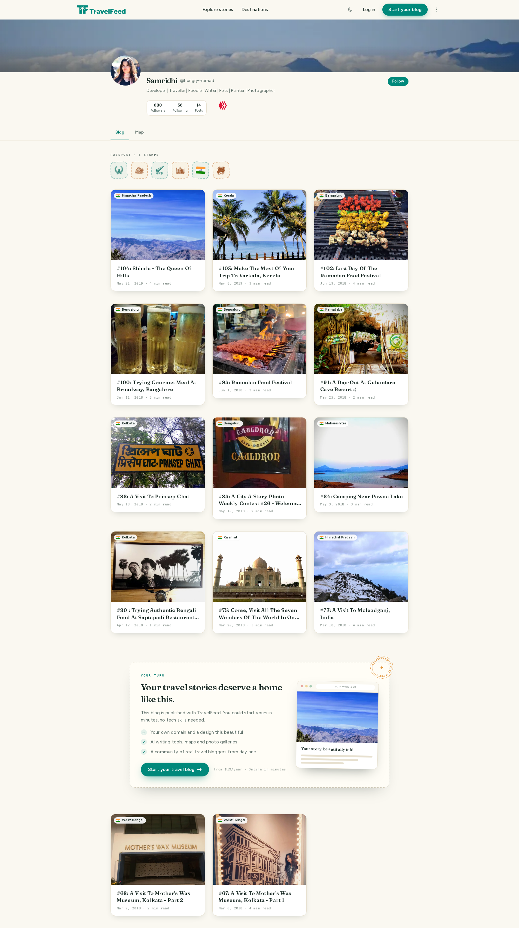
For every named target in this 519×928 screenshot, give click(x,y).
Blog (119, 132)
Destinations (254, 9)
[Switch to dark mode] (350, 9)
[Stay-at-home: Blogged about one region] (139, 170)
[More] (436, 9)
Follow (398, 81)
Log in (369, 9)
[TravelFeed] (101, 9)
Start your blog (405, 9)
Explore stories (217, 9)
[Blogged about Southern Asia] (180, 170)
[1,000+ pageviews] (159, 170)
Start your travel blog (171, 769)
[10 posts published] (221, 170)
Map (139, 132)
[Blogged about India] (201, 170)
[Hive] (222, 105)
